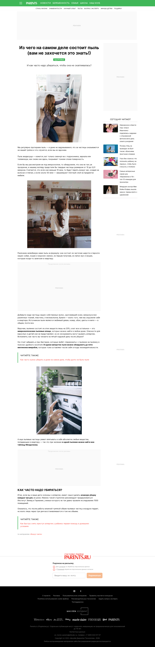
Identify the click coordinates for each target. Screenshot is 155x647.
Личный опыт (70, 8)
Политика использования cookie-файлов (53, 599)
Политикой (60, 569)
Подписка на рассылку (63, 563)
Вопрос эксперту (91, 8)
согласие (62, 566)
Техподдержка (77, 602)
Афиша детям (106, 8)
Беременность (61, 3)
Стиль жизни (41, 8)
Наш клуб (94, 3)
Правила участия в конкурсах (101, 596)
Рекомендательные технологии (83, 599)
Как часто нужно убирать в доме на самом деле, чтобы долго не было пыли (54, 360)
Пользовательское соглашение (75, 596)
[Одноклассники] (81, 591)
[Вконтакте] (74, 591)
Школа (84, 3)
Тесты (80, 8)
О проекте (46, 596)
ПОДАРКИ (118, 8)
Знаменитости (55, 8)
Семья (74, 3)
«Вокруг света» (36, 534)
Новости (45, 3)
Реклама (56, 596)
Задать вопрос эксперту (108, 599)
